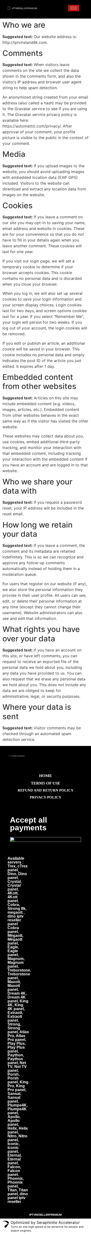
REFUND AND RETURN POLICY (46, 790)
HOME (45, 775)
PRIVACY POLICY (45, 797)
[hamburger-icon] (73, 8)
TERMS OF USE (45, 783)
